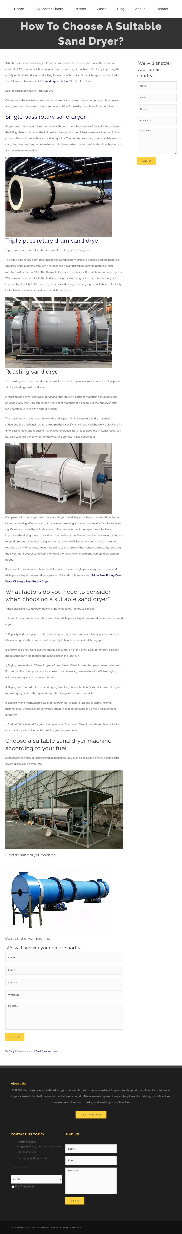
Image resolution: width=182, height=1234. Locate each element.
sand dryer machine (57, 81)
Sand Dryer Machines (46, 1051)
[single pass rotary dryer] (58, 158)
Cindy (11, 1051)
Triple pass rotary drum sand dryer (52, 240)
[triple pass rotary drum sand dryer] (58, 298)
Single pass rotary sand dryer (45, 116)
